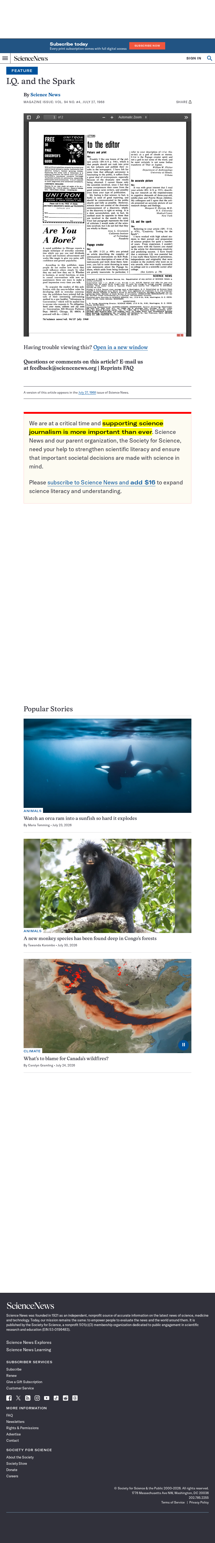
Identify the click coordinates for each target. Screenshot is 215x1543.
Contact (12, 1440)
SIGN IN (193, 58)
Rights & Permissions (22, 1428)
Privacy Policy (199, 1502)
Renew (11, 1375)
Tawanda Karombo (41, 945)
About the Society (20, 1457)
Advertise (13, 1434)
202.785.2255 (199, 1498)
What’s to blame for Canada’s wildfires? (66, 1059)
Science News (45, 95)
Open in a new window (120, 347)
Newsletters (15, 1421)
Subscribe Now (147, 45)
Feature (22, 70)
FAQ (9, 1415)
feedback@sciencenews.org (63, 368)
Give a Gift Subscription (24, 1382)
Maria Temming (39, 825)
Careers (12, 1476)
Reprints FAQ (116, 368)
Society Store (16, 1463)
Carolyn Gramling (40, 1065)
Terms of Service (173, 1502)
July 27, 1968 (87, 392)
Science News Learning (28, 1349)
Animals (33, 811)
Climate (32, 1051)
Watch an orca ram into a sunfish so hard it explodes (80, 819)
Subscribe (14, 1369)
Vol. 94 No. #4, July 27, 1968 (79, 102)
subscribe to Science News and (101, 482)
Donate (11, 1470)
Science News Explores (28, 1342)
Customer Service (20, 1388)
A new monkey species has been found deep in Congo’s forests (90, 939)
